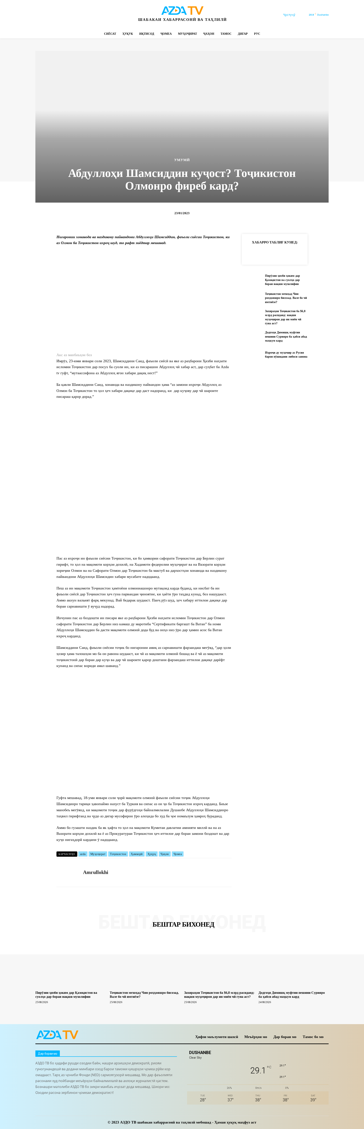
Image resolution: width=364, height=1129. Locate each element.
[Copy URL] (251, 253)
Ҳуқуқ (151, 854)
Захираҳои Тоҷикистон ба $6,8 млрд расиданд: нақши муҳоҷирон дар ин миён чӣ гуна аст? (219, 994)
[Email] (309, 253)
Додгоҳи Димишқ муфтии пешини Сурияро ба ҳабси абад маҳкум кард (286, 336)
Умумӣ (182, 160)
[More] (319, 253)
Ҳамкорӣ (137, 854)
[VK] (299, 253)
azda (83, 854)
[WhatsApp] (86, 15)
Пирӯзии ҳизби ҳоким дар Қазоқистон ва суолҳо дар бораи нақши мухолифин (282, 280)
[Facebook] (39, 15)
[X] (77, 15)
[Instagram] (48, 15)
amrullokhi (95, 872)
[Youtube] (96, 15)
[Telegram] (58, 15)
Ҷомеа (178, 854)
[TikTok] (67, 15)
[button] (294, 15)
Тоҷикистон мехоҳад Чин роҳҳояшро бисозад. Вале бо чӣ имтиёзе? (286, 298)
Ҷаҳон (165, 854)
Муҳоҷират (98, 854)
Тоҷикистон (118, 854)
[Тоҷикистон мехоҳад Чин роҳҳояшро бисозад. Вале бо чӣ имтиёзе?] (251, 298)
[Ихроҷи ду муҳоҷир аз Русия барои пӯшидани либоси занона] (251, 354)
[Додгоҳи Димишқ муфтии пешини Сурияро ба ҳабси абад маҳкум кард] (251, 336)
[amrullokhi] (66, 872)
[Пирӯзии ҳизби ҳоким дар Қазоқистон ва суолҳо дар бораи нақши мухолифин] (251, 280)
